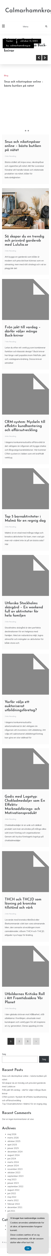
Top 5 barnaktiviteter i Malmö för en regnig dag (24, 1138)
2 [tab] (25, 165)
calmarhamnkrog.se (20, 46)
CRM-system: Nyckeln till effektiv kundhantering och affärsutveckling (25, 461)
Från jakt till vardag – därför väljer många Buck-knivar (23, 366)
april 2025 (12, 1179)
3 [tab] (28, 165)
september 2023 (15, 1211)
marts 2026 (13, 1172)
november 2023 (14, 1204)
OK (28, 1248)
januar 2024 (13, 1200)
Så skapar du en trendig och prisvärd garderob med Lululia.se (24, 80)
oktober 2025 (13, 1176)
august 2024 (13, 1190)
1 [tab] (23, 165)
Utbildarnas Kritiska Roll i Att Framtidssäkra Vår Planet (25, 1033)
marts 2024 (13, 1197)
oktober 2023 (13, 1207)
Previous (38, 92)
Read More (16, 93)
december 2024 (14, 1186)
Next (45, 92)
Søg (4, 1089)
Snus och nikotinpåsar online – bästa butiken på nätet (23, 181)
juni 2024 (11, 1193)
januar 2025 (13, 1183)
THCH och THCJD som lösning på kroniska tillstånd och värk (23, 939)
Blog (8, 41)
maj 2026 (11, 1169)
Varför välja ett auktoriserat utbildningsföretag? (21, 741)
